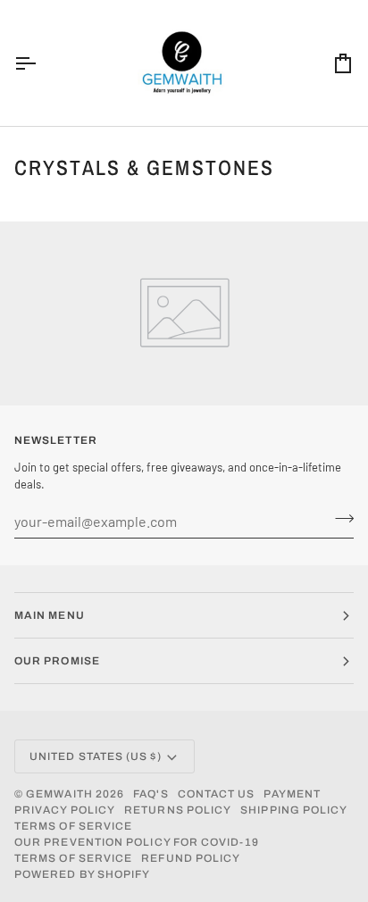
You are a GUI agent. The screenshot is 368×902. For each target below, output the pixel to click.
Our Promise (57, 661)
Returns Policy (177, 810)
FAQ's (150, 794)
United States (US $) (95, 756)
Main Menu (49, 615)
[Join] (339, 519)
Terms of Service (73, 858)
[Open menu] (41, 63)
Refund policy (190, 858)
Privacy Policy (64, 810)
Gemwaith (59, 794)
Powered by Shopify (82, 874)
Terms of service (73, 826)
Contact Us (216, 794)
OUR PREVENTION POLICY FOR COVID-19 (136, 842)
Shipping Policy (293, 810)
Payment (292, 794)
